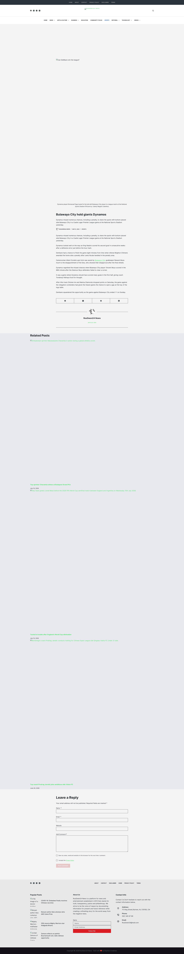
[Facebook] (31, 10)
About (77, 2)
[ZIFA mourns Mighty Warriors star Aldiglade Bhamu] (34, 924)
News (51, 20)
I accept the (66, 860)
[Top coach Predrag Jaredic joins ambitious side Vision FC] (92, 711)
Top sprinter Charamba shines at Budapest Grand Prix (50, 485)
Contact (84, 2)
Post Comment (63, 866)
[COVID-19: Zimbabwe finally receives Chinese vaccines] (34, 902)
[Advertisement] (92, 38)
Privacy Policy (94, 2)
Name (58, 808)
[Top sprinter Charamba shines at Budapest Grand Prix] (92, 411)
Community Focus (96, 20)
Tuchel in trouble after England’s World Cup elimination (50, 634)
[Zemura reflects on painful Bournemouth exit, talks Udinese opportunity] (34, 936)
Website (59, 825)
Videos (136, 20)
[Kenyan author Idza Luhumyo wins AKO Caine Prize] (34, 913)
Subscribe (91, 931)
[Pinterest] (101, 300)
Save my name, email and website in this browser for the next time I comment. (82, 855)
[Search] (153, 10)
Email (58, 817)
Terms (113, 2)
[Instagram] (36, 10)
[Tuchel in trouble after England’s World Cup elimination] (92, 561)
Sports (107, 20)
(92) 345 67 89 (127, 916)
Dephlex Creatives (110, 951)
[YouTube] (39, 10)
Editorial (115, 20)
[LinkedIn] (119, 300)
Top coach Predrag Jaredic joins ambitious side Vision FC (51, 784)
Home (70, 2)
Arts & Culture (62, 20)
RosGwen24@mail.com (130, 923)
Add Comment (61, 834)
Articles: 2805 (92, 322)
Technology (126, 20)
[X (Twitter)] (33, 10)
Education (84, 20)
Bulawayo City (100, 260)
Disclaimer (105, 2)
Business (74, 20)
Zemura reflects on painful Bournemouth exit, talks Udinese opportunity (52, 936)
